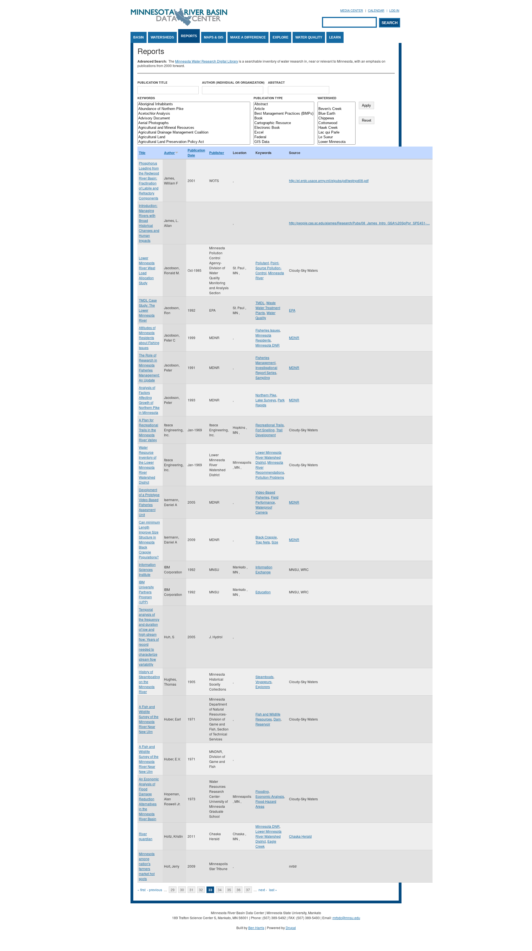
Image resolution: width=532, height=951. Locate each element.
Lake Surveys (265, 400)
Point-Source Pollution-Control (268, 267)
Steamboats (264, 676)
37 (248, 889)
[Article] (284, 109)
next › (263, 889)
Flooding (262, 791)
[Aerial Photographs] (194, 123)
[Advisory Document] (194, 118)
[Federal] (284, 137)
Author (169, 152)
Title (142, 152)
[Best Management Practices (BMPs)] (284, 113)
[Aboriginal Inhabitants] (194, 104)
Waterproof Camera (263, 509)
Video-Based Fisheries (265, 494)
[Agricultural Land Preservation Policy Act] (194, 142)
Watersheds (162, 37)
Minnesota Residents (263, 337)
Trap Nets (262, 542)
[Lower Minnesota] (336, 142)
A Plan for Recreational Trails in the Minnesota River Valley (148, 429)
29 (173, 889)
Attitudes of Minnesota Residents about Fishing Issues (149, 337)
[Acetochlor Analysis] (194, 113)
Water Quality (308, 37)
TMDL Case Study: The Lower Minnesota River (148, 310)
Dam (277, 719)
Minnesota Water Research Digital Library (206, 61)
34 (220, 889)
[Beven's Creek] (336, 109)
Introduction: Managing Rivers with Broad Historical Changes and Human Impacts (149, 223)
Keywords (146, 98)
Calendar (376, 10)
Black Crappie (266, 537)
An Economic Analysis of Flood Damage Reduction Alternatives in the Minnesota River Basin (149, 798)
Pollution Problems (269, 477)
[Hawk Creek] (336, 127)
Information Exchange (263, 569)
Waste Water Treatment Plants (267, 307)
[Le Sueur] (336, 137)
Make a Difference (248, 37)
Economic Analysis (269, 796)
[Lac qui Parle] (336, 132)
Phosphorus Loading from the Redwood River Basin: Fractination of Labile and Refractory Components (149, 180)
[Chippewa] (336, 118)
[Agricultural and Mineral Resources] (194, 127)
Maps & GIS (213, 37)
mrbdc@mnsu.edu (346, 917)
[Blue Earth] (336, 113)
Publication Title (152, 82)
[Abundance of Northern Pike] (194, 109)
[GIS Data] (284, 142)
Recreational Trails (269, 424)
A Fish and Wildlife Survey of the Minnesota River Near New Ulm (148, 719)
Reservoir (262, 724)
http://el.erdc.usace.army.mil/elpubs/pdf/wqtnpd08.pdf (329, 180)
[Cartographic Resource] (284, 123)
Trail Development (269, 432)
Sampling (262, 377)
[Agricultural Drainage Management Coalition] (194, 132)
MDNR (294, 337)
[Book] (284, 118)
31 (191, 889)
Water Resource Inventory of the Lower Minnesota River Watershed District (147, 465)
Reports (189, 36)
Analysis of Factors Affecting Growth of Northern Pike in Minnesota (149, 400)
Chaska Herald (300, 836)
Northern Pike (265, 395)
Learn (335, 37)
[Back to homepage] (179, 24)
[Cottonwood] (336, 123)
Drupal (291, 927)
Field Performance (266, 499)
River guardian (145, 836)
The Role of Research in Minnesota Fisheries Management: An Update (149, 367)
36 (239, 889)
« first (141, 889)
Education (263, 591)
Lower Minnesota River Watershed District (268, 457)
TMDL (260, 302)
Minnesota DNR (267, 345)
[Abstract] (284, 104)
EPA (292, 310)
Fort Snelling (265, 429)
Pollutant (262, 262)
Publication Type (268, 98)
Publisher (216, 152)
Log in (394, 10)
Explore (280, 37)
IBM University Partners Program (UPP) (146, 592)
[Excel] (284, 132)
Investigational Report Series (266, 370)
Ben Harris (256, 927)
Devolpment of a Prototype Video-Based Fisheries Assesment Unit (149, 502)
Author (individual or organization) (233, 82)
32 (201, 889)
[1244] (336, 104)
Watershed (327, 98)
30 (182, 889)
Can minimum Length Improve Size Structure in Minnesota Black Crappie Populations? (149, 539)
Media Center (351, 10)
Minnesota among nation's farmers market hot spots (147, 866)
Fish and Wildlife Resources (267, 716)
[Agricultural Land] (194, 137)
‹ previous (154, 889)
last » (273, 889)
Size (275, 542)
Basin (138, 37)
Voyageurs (263, 681)
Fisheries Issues (267, 330)
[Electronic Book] (284, 127)
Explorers (262, 686)
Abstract (276, 82)
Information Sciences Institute (147, 569)
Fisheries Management (265, 360)
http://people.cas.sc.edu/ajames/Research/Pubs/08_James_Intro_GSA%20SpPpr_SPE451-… (359, 223)
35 (229, 889)
